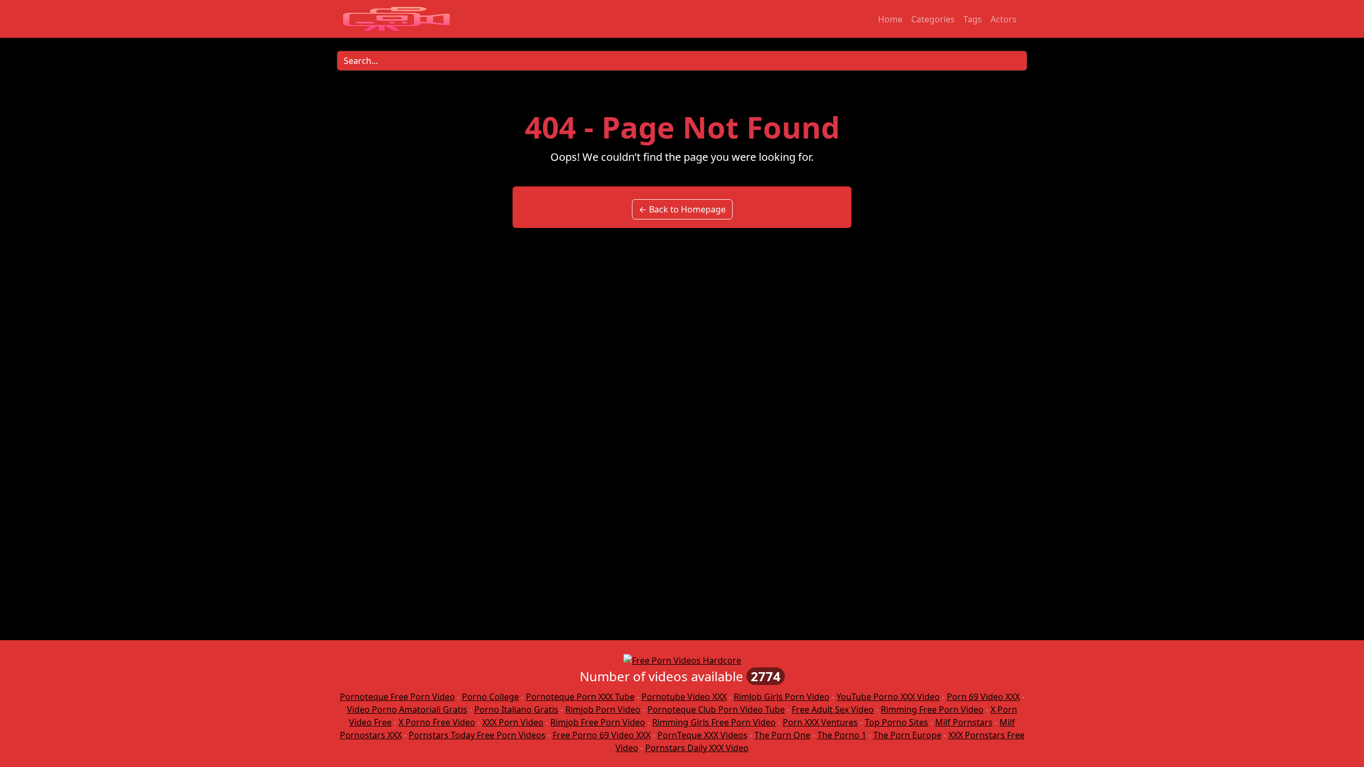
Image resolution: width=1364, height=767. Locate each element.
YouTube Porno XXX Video (888, 697)
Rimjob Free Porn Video (597, 722)
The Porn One (782, 735)
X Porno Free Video (437, 722)
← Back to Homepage (682, 209)
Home (890, 19)
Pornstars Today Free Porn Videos (477, 735)
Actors (1003, 19)
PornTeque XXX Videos (702, 735)
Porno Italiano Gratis (516, 709)
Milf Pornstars (964, 722)
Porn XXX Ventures (820, 722)
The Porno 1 (841, 735)
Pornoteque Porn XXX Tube (580, 697)
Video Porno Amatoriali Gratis (407, 709)
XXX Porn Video (512, 722)
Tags (972, 19)
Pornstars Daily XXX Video (697, 748)
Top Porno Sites (896, 722)
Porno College (490, 697)
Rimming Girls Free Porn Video (714, 722)
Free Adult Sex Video (833, 709)
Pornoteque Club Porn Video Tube (716, 709)
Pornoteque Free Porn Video (397, 697)
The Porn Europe (907, 735)
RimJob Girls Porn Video (782, 697)
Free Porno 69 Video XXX (602, 735)
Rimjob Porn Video (602, 709)
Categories (933, 19)
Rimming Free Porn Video (932, 709)
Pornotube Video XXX (684, 697)
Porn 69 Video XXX (983, 697)
